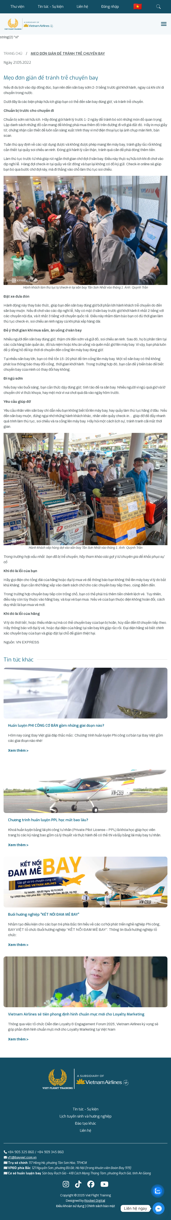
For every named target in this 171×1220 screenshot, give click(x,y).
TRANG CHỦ (13, 53)
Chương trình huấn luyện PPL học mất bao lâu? (48, 820)
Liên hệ (82, 6)
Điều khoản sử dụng (70, 1206)
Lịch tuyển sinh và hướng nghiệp (86, 1116)
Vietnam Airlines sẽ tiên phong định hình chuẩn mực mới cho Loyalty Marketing (76, 1014)
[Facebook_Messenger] (159, 1208)
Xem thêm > (18, 750)
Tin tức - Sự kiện (50, 6)
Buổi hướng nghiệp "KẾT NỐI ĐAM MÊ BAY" (43, 914)
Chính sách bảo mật (100, 1206)
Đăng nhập (110, 6)
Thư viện (17, 6)
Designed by (85, 1200)
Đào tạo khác (85, 1123)
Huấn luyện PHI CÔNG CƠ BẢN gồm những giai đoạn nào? (56, 725)
